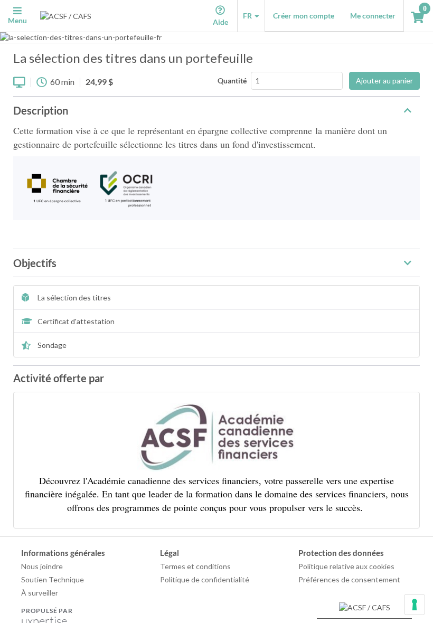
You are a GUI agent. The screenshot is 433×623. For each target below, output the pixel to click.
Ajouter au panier (384, 80)
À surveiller (39, 592)
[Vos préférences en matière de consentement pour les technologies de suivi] (414, 604)
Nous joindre (42, 566)
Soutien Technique (52, 579)
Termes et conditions (195, 566)
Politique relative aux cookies (346, 566)
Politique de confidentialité (204, 579)
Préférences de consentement (349, 579)
